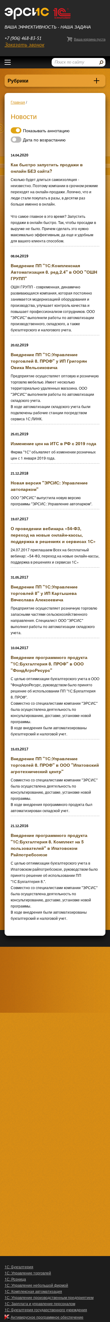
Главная (18, 102)
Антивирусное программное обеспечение (47, 1317)
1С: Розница (15, 1279)
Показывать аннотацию (46, 130)
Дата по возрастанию (44, 140)
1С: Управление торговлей (28, 1272)
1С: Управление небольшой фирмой (36, 1285)
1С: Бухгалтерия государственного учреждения (46, 1309)
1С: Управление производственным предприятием (49, 1297)
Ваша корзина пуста (89, 39)
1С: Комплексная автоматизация (33, 1291)
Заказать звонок (24, 45)
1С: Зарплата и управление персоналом (40, 1303)
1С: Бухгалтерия (19, 1266)
